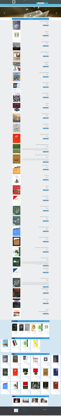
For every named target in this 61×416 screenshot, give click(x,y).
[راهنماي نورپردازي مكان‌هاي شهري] (45, 385)
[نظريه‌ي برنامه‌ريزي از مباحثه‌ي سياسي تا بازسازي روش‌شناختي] (14, 327)
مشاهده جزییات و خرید (45, 25)
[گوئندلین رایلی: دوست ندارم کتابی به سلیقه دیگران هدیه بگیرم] (17, 400)
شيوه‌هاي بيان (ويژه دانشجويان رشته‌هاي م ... (36, 389)
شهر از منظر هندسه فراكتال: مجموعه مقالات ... (5, 376)
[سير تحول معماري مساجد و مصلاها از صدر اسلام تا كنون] (5, 343)
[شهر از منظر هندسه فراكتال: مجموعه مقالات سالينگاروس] (5, 372)
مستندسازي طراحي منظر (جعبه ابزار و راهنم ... (40, 331)
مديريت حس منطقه (21, 331)
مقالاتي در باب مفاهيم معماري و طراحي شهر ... (56, 389)
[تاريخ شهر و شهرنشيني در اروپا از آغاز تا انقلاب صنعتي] (5, 385)
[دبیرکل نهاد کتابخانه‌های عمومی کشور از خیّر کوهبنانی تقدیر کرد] (44, 400)
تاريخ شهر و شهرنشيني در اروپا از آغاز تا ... (5, 389)
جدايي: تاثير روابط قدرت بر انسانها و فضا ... (36, 376)
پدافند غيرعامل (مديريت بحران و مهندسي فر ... (26, 376)
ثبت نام (41, 0)
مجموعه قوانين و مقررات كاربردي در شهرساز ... (36, 347)
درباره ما (38, 409)
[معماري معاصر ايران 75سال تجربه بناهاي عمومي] (55, 358)
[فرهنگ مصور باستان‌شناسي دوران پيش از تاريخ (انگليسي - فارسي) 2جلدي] (45, 372)
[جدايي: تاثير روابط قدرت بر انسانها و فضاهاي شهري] (35, 372)
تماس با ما (35, 409)
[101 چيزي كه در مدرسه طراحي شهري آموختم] (15, 372)
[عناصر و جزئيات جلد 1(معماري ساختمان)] (15, 343)
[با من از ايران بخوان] (46, 327)
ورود (42, 0)
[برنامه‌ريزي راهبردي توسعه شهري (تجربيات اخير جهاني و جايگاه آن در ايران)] (15, 385)
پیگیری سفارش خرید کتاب (24, 410)
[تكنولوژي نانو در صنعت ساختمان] (25, 358)
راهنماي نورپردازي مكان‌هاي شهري (47, 389)
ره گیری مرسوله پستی (25, 409)
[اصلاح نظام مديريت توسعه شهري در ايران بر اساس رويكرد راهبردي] (45, 358)
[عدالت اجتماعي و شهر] (35, 358)
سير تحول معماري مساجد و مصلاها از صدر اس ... (5, 347)
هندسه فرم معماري (28, 331)
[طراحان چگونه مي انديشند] (15, 358)
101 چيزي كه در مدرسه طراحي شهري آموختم (15, 376)
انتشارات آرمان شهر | (46, 0)
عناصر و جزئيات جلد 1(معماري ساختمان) (16, 347)
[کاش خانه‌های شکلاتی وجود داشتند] (26, 400)
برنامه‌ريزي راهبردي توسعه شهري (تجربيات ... (15, 389)
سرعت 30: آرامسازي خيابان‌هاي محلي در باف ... (25, 389)
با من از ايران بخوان (47, 331)
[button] (4, 12)
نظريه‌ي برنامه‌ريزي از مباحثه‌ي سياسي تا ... (15, 331)
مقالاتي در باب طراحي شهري (57, 376)
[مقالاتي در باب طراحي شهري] (55, 372)
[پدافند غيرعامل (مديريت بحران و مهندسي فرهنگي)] (25, 372)
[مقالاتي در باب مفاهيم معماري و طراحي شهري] (55, 385)
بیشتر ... (16, 321)
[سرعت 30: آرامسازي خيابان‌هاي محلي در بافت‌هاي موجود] (25, 385)
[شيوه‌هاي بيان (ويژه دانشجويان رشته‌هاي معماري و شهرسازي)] (35, 385)
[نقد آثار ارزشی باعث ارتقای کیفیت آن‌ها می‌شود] (35, 400)
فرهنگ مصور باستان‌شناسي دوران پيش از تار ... (46, 376)
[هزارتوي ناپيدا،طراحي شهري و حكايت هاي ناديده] (5, 358)
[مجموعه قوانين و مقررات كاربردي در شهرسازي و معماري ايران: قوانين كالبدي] (35, 343)
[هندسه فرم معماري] (27, 327)
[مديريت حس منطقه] (21, 327)
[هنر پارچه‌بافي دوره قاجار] (33, 327)
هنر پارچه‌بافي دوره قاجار (34, 331)
